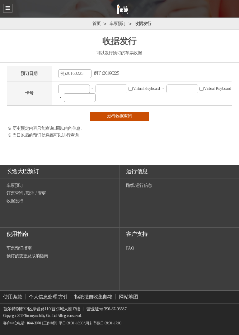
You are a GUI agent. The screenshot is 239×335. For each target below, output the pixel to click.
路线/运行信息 (139, 185)
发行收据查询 (119, 116)
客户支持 (137, 234)
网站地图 (128, 296)
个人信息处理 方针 (48, 296)
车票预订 (15, 185)
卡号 (29, 93)
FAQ (130, 248)
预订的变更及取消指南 (27, 256)
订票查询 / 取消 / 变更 (26, 193)
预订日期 (29, 73)
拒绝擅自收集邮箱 (93, 296)
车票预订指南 (19, 248)
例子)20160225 (105, 73)
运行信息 (137, 171)
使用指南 (17, 234)
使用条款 (12, 296)
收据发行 (15, 201)
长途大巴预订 (23, 171)
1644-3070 (33, 323)
